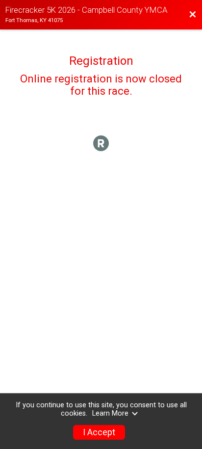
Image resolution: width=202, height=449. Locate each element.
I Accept (99, 432)
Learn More (110, 413)
